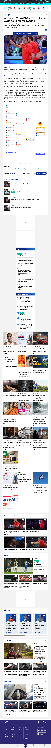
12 (29, 615)
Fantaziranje (24, 3)
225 (9, 190)
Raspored (36, 3)
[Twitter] (40, 722)
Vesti (6, 14)
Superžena (13, 729)
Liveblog (30, 3)
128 (18, 324)
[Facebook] (38, 722)
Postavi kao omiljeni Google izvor (22, 33)
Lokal (12, 736)
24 (9, 182)
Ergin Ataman (20, 168)
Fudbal (13, 205)
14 (23, 537)
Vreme (20, 732)
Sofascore (13, 159)
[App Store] (42, 733)
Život (6, 732)
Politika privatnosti (29, 732)
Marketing (27, 727)
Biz (5, 731)
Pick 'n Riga (13, 3)
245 (18, 306)
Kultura (12, 727)
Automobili (13, 734)
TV (19, 729)
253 (18, 297)
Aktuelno (36, 643)
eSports (12, 731)
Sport (6, 729)
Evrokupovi (14, 181)
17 (43, 615)
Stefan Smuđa (23, 632)
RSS (25, 736)
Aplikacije (27, 734)
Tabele (41, 3)
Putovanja (7, 736)
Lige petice (22, 581)
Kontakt (26, 738)
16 (14, 615)
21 (45, 519)
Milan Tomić (38, 632)
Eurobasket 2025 (9, 168)
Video (45, 3)
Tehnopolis (13, 732)
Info (5, 727)
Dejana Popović (9, 632)
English (20, 731)
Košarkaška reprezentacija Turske (35, 168)
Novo (4, 3)
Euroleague (14, 197)
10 (45, 576)
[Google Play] (42, 730)
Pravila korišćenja (29, 731)
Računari (36, 707)
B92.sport (42, 30)
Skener (18, 3)
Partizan (13, 189)
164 (18, 318)
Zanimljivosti (37, 668)
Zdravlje (6, 734)
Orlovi (8, 3)
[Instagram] (43, 722)
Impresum (27, 729)
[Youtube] (45, 722)
